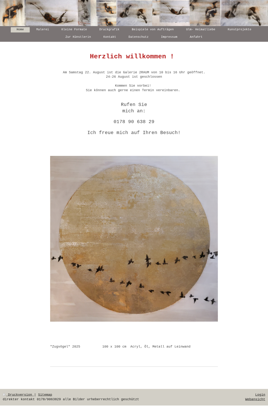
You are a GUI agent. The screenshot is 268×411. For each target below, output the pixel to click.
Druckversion (20, 395)
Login (260, 395)
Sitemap (45, 395)
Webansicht (255, 399)
